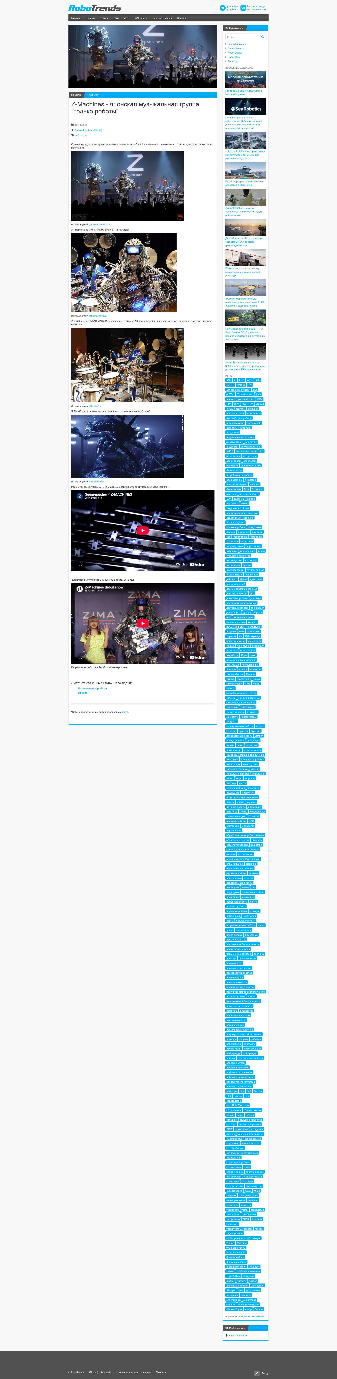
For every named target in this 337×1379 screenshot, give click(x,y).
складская (257, 1129)
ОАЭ (251, 821)
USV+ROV (247, 404)
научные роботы (235, 806)
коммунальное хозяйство (240, 702)
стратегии (247, 1181)
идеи (241, 631)
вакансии (239, 498)
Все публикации (237, 43)
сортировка (232, 1143)
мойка (229, 778)
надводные (232, 792)
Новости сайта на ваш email (135, 1372)
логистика (251, 745)
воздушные (254, 527)
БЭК (228, 498)
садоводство (233, 1100)
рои (242, 1091)
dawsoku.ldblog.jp (97, 315)
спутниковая (233, 1176)
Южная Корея (234, 1309)
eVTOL (230, 394)
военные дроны (235, 522)
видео (244, 503)
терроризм (232, 1209)
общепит (257, 840)
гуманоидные (234, 574)
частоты (241, 1280)
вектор (251, 498)
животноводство (235, 622)
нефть (243, 811)
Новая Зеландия (236, 816)
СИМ (229, 1129)
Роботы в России (162, 17)
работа (251, 996)
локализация (233, 750)
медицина (232, 759)
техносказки (249, 1214)
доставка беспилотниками (241, 603)
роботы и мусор (235, 1062)
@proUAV (231, 9)
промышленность (236, 982)
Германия (232, 541)
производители (247, 958)
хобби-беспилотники (248, 1271)
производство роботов (239, 972)
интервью (231, 650)
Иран (253, 655)
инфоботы (232, 655)
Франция (254, 1266)
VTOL (229, 408)
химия (230, 1271)
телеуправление (235, 1200)
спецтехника (233, 1167)
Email (247, 1316)
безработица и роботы (239, 475)
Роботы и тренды (256, 6)
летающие (253, 740)
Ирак (244, 655)
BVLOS (230, 385)
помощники (233, 915)
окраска (230, 854)
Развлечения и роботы (92, 688)
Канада (250, 674)
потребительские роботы (240, 925)
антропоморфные (246, 451)
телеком (231, 1195)
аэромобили (233, 460)
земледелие (253, 626)
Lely (258, 394)
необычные (254, 806)
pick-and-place (246, 399)
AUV (257, 380)
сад (247, 1096)
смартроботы (234, 1138)
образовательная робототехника (245, 835)
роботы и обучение (237, 1067)
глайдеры (231, 550)
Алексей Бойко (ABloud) (88, 130)
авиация (253, 408)
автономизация (235, 422)
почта (261, 925)
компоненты (247, 707)
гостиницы (251, 560)
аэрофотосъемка (251, 465)
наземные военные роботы (242, 797)
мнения (254, 769)
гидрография (253, 546)
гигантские (247, 541)
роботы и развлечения (239, 1072)
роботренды (250, 1053)
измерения (253, 631)
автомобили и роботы (239, 418)
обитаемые (232, 825)
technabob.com (96, 481)
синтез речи (242, 1129)
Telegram (258, 1316)
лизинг (230, 745)
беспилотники (234, 479)
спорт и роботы (255, 1171)
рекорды (231, 1039)
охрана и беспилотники (239, 868)
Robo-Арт (93, 94)
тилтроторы (233, 1219)
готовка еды (233, 565)
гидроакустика (234, 546)
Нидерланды (257, 811)
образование (233, 830)
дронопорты (233, 612)
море (239, 778)
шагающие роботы (237, 1285)
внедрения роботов (237, 508)
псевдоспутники (235, 996)
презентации (243, 930)
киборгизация (234, 683)
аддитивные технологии (240, 437)
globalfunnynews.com (99, 224)
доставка (255, 598)
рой (249, 1091)
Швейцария (257, 1285)
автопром (231, 427)
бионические (233, 489)
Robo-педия (140, 17)
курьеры (255, 731)
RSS (241, 1316)
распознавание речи (238, 1015)
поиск (253, 901)
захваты (239, 626)
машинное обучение (252, 754)
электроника (233, 1299)
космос (260, 726)
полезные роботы (236, 911)
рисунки (243, 1039)
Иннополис (243, 645)
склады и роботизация (250, 1134)
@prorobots (232, 6)
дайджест (231, 579)
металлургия (250, 764)
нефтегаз (231, 811)
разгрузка (231, 1010)
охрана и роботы (236, 873)
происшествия (234, 977)
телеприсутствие (248, 1195)
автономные (254, 422)
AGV (228, 380)
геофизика (256, 536)
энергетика (249, 1299)
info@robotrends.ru (103, 1372)
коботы (230, 688)
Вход (265, 1373)
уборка (230, 1243)
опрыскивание (234, 863)
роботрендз (233, 1053)
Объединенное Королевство (242, 849)
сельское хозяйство (251, 1119)
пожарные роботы (236, 901)
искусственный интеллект (241, 659)
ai (235, 380)
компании (232, 707)
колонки (231, 697)
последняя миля (245, 920)
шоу (240, 1290)
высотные (243, 532)
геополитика (240, 536)
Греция (247, 565)
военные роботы (236, 527)
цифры (230, 1280)
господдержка (234, 560)
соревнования (253, 1138)
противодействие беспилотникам (245, 991)
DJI (255, 389)
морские (231, 783)
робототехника (252, 1048)
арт (86, 135)
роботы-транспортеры (239, 1086)
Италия (243, 669)
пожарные (248, 897)
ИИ (240, 636)
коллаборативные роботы (241, 693)
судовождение (254, 1186)
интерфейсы (247, 650)
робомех (256, 1039)
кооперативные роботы (239, 726)
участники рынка (236, 1252)
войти (124, 711)
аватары (240, 408)
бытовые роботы (249, 494)
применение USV (236, 939)
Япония (82, 692)
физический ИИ (235, 1257)
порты (229, 920)
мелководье (233, 764)
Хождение (248, 1276)
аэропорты (249, 460)
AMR (241, 380)
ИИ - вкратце (252, 636)
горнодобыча (247, 550)
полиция (254, 911)
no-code (231, 399)
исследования (250, 664)
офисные (251, 863)
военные (248, 517)
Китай (256, 683)
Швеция (231, 1290)
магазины (231, 754)
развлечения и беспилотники (243, 1001)
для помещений (235, 584)
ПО (253, 887)
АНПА (229, 451)
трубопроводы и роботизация (243, 1238)
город (261, 550)
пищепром (232, 887)
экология (246, 1295)
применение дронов (238, 949)
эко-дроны (232, 1295)
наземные (248, 792)
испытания (232, 664)
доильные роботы (236, 593)
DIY (250, 385)
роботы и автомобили (250, 1058)
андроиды (232, 446)
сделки (250, 1115)
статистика (232, 1181)
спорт (247, 1167)
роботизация (233, 1048)
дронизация (257, 607)
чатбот (253, 1280)
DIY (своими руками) (238, 389)
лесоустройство (235, 740)
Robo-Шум (234, 57)
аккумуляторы (234, 441)
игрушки (231, 631)
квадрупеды (244, 678)
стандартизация (252, 1176)
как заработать (234, 674)
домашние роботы (237, 598)
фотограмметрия (236, 1266)
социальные (233, 1157)
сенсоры (231, 1124)
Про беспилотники (256, 9)
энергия (231, 1304)
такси (257, 1190)
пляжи (245, 887)
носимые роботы (236, 821)
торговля (257, 1219)
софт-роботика (235, 1148)
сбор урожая (233, 1110)
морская (250, 778)
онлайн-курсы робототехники (243, 859)
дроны (247, 612)
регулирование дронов (239, 1029)
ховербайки (233, 1276)
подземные (232, 897)
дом (252, 593)
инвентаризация (235, 641)
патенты (248, 878)
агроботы (245, 427)
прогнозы (259, 953)
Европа (257, 612)
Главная (76, 17)
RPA (228, 404)
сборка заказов (252, 1110)
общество (256, 844)
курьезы (243, 731)
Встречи (181, 17)
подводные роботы (253, 892)
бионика (254, 484)
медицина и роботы (252, 759)
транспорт (232, 1224)
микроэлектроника (237, 769)
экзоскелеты (253, 1290)
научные (251, 802)
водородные (233, 517)
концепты (231, 721)
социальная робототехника (242, 1152)
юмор (248, 1309)
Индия (230, 645)
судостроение (234, 1190)
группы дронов (255, 569)
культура (231, 731)
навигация (253, 787)
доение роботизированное (241, 588)
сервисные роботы (250, 1124)
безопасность (234, 470)
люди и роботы (252, 750)
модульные (258, 773)
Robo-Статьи (235, 52)
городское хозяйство (238, 555)
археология (233, 456)
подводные (232, 892)
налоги (230, 802)
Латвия (259, 735)
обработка (248, 825)
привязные (251, 934)
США (248, 1190)
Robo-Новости (236, 48)
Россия (258, 1091)
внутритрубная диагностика (242, 513)
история (231, 669)
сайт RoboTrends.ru (237, 1105)
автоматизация (235, 413)
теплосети (232, 1205)
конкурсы (252, 712)
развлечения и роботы (239, 1006)
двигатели (256, 579)
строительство (234, 1186)
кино (247, 683)
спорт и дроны (234, 1171)
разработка (246, 1010)
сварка (230, 1115)
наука (240, 802)
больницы (257, 489)
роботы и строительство (240, 1077)
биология (250, 479)
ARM (250, 380)
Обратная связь (238, 1335)
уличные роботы (235, 1247)
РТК (228, 1096)
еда (228, 617)
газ (228, 536)
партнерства (233, 878)
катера (230, 678)
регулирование (235, 1024)
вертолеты (232, 503)
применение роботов (238, 953)
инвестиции (254, 641)
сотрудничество (251, 1143)
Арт (126, 17)
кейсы (256, 678)
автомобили (253, 413)
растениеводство (236, 1020)
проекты (231, 958)
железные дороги (243, 617)
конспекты (232, 716)
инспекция (258, 645)
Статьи (104, 17)
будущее (231, 494)
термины (246, 1205)
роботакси (249, 1043)
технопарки (233, 1214)
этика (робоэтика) (248, 1304)
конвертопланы (235, 712)
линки (240, 745)
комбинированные (249, 697)
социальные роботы (238, 1162)
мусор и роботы (235, 787)
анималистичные (250, 446)
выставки (257, 532)
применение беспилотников (242, 944)
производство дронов (238, 968)
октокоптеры (245, 854)
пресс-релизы (234, 934)
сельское (231, 1119)
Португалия (249, 915)
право (229, 930)
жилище (252, 622)
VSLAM (260, 404)
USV (236, 404)
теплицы (253, 1200)
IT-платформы (245, 394)
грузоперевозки (235, 569)
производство (234, 963)
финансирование (236, 1261)
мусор (242, 783)
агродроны (232, 432)
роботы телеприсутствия (240, 1081)
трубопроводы (234, 1233)
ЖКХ (229, 626)
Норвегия (253, 816)
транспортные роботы (239, 1228)
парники (253, 873)
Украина (242, 1243)
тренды (259, 1228)
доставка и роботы (237, 607)
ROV (259, 399)
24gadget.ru (95, 406)
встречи (230, 532)
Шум (116, 17)
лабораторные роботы (239, 735)
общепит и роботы (237, 844)
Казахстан (255, 669)
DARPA (241, 385)
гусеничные (251, 574)
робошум (231, 1091)
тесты (245, 1209)
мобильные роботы (237, 773)
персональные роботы (239, 882)
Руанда (238, 1096)
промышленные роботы (240, 987)
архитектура (250, 456)
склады (230, 1134)
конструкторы (248, 716)
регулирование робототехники (244, 1034)
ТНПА (246, 1219)
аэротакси (232, 465)
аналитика (251, 441)
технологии (257, 1209)
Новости (90, 17)
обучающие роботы (237, 840)
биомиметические (236, 484)
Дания (243, 579)
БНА (246, 489)
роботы (79, 135)
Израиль (231, 636)
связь (240, 1115)
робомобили (233, 1043)
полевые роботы (236, 906)
